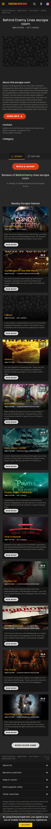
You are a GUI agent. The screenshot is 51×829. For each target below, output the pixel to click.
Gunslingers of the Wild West (20, 270)
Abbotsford (22, 11)
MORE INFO (13, 116)
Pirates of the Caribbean (18, 492)
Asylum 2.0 (10, 581)
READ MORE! (11, 289)
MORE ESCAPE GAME (25, 745)
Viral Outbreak (12, 536)
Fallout (8, 315)
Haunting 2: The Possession (19, 714)
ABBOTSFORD (18, 27)
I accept (25, 825)
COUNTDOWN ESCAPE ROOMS (28, 273)
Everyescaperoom (8, 11)
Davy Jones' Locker (15, 448)
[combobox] (41, 4)
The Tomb (10, 669)
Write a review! (25, 166)
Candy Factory (12, 226)
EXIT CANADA (33, 27)
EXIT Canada (33, 11)
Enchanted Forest (14, 403)
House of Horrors (13, 625)
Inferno (8, 359)
